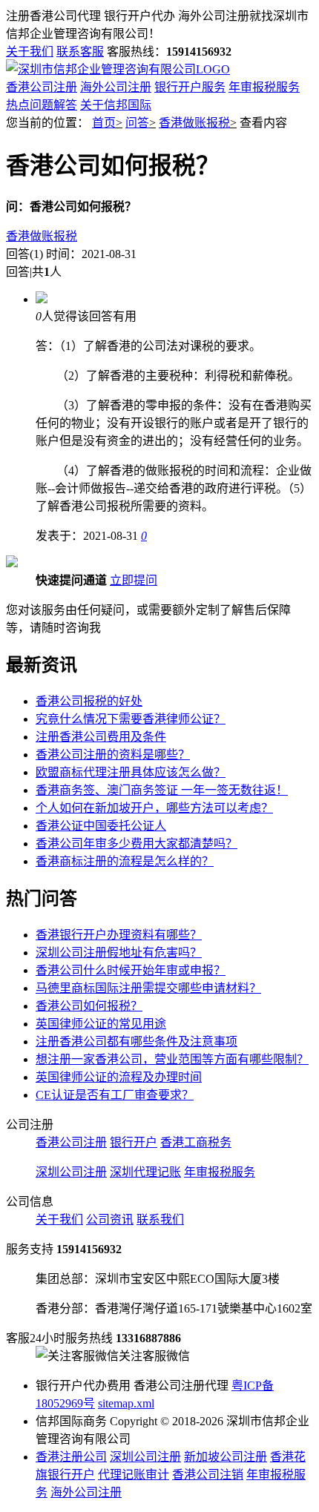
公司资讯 (110, 1219)
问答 (137, 122)
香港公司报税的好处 (89, 701)
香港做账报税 (194, 122)
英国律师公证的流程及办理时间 (119, 1077)
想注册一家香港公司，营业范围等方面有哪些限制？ (172, 1059)
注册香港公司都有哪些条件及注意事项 (136, 1041)
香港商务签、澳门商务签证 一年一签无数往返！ (162, 790)
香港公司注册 (41, 87)
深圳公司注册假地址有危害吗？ (119, 952)
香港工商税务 (195, 1142)
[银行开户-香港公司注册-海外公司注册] (118, 69)
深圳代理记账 (145, 1172)
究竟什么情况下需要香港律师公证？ (131, 719)
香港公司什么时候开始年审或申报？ (131, 970)
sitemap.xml (126, 1403)
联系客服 (80, 51)
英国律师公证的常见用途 (101, 1023)
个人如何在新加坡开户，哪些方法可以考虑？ (154, 808)
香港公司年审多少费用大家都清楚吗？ (136, 843)
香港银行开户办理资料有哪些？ (119, 934)
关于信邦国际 (115, 105)
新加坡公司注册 (225, 1456)
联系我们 (160, 1219)
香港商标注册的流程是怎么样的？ (125, 861)
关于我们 (29, 51)
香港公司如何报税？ (89, 1006)
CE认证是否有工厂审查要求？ (115, 1095)
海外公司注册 (115, 87)
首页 (104, 122)
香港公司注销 (207, 1474)
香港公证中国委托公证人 (101, 825)
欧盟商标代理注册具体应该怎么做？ (131, 772)
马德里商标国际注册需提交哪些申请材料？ (148, 988)
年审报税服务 (264, 87)
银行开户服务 (190, 87)
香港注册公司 (71, 1456)
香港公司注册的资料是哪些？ (113, 754)
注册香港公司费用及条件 (101, 736)
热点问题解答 (41, 105)
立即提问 (133, 580)
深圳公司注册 (71, 1172)
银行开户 (133, 1142)
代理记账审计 (133, 1474)
